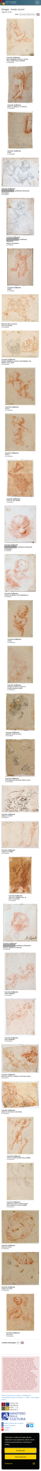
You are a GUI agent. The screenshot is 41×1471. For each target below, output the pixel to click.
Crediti (27, 1397)
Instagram (6, 1428)
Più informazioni (32, 58)
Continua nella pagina (9, 1343)
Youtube (6, 1430)
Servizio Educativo (9, 1425)
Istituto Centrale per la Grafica (11, 1395)
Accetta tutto (20, 1450)
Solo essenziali (20, 1457)
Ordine (17, 14)
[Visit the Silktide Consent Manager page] (33, 1463)
